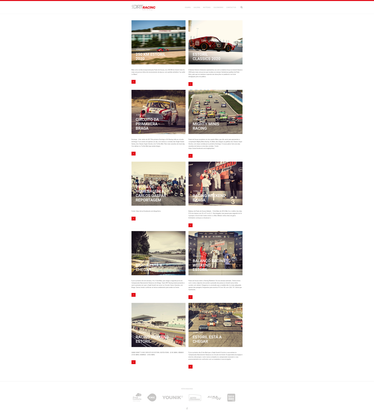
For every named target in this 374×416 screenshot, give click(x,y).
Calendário (218, 7)
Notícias (206, 7)
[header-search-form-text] (242, 7)
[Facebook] (187, 408)
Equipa (188, 7)
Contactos (231, 7)
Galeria (197, 7)
